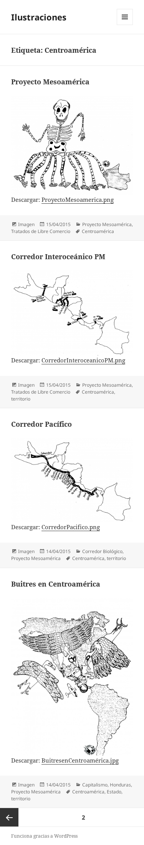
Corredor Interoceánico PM (58, 256)
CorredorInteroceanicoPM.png (83, 360)
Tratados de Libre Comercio (40, 231)
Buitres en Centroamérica (55, 583)
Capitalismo (95, 784)
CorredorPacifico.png (70, 527)
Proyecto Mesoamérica (50, 81)
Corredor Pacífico (41, 424)
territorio (20, 399)
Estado (114, 791)
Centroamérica (98, 231)
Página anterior (9, 817)
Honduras (120, 784)
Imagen (26, 224)
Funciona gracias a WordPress (44, 836)
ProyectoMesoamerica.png (77, 199)
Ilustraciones (38, 17)
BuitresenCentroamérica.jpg (80, 760)
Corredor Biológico (102, 551)
